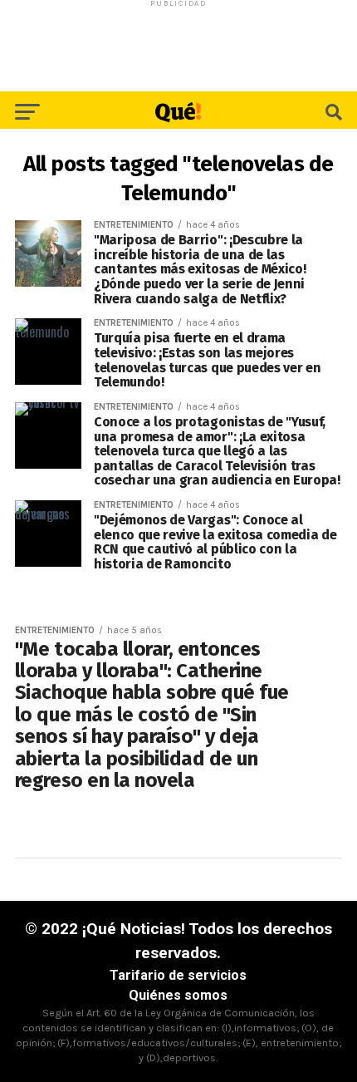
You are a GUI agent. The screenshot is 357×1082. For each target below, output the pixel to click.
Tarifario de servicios (178, 975)
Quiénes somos (178, 995)
